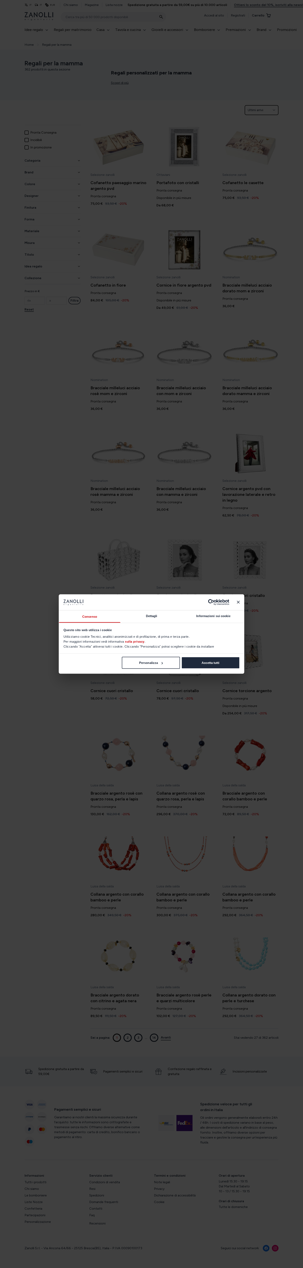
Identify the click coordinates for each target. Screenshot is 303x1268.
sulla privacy (134, 641)
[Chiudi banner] (238, 602)
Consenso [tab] (89, 616)
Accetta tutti (210, 663)
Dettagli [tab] (151, 616)
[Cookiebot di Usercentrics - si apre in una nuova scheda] (211, 602)
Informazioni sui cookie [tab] (213, 616)
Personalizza (148, 663)
